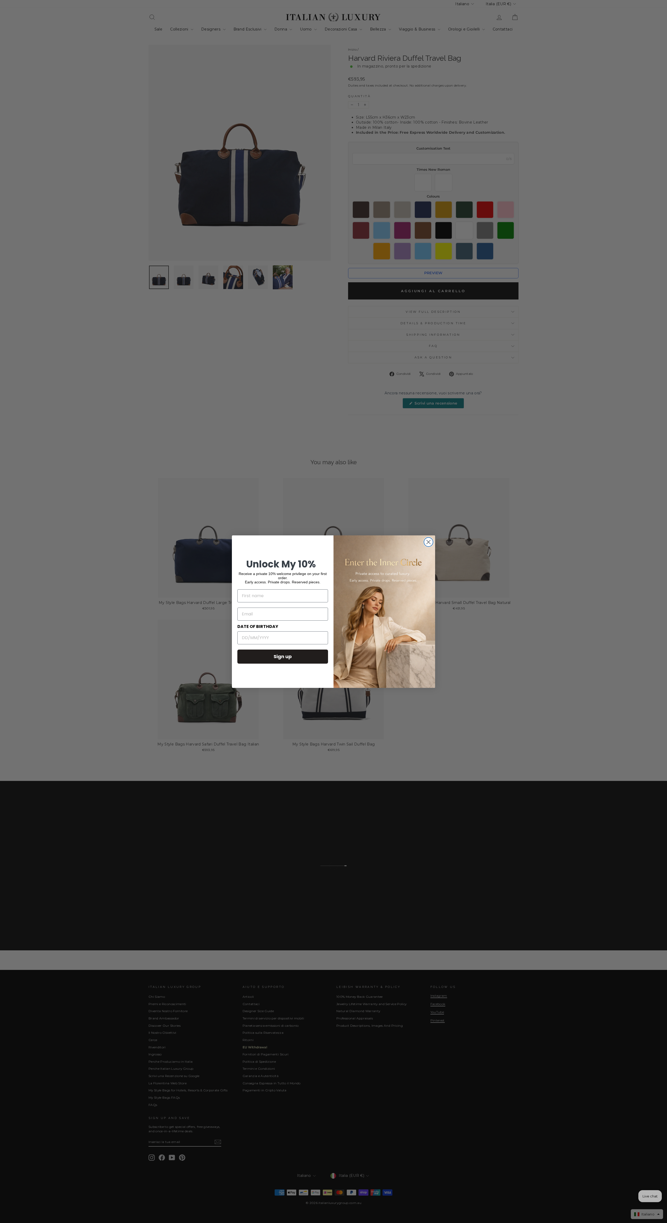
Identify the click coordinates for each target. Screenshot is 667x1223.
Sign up (283, 656)
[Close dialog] (428, 542)
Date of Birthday (257, 626)
